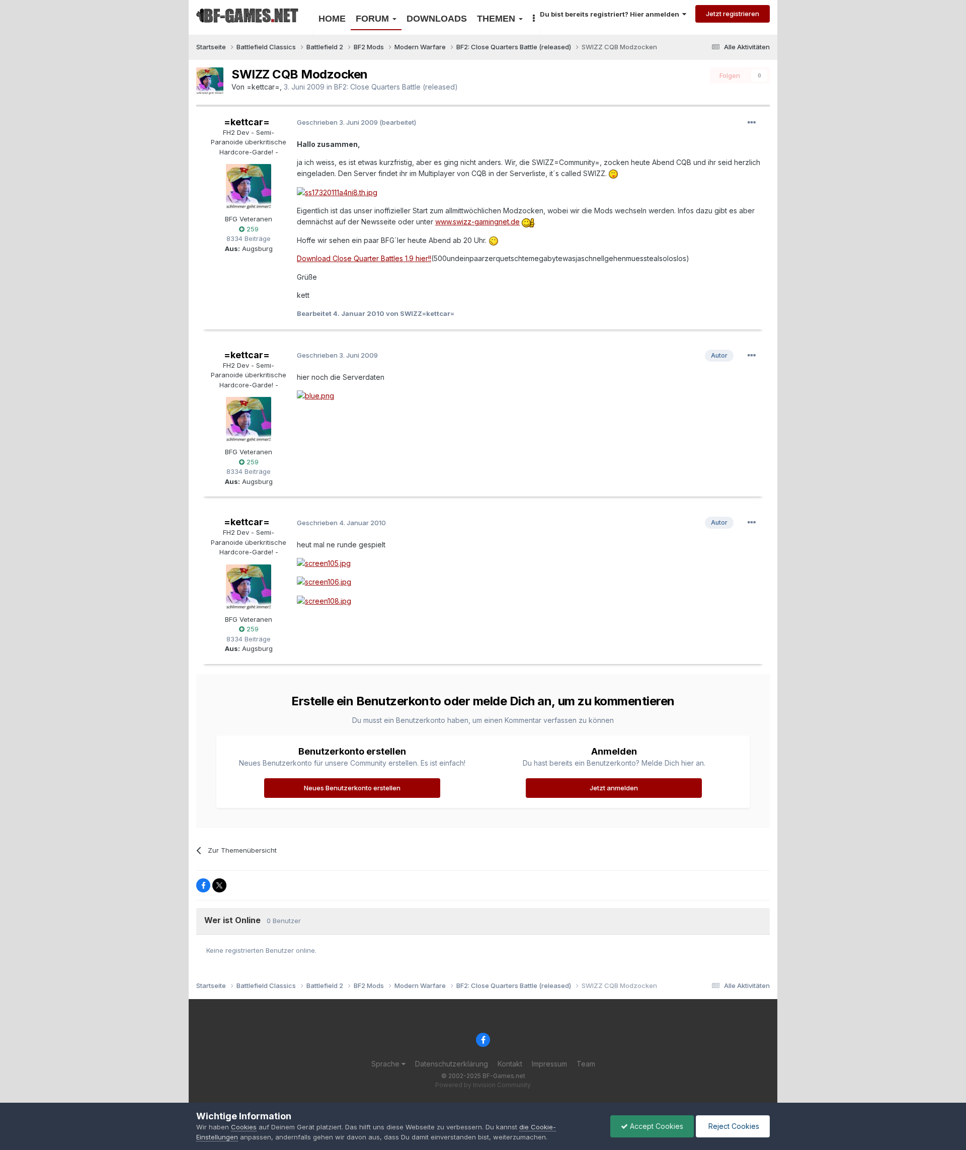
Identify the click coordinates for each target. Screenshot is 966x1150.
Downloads (437, 19)
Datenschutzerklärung (451, 1063)
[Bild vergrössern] (613, 173)
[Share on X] (219, 885)
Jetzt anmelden (614, 788)
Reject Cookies (732, 1126)
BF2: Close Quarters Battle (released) (396, 87)
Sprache (386, 1063)
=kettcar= (263, 87)
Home (332, 19)
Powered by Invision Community (483, 1085)
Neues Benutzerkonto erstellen (352, 788)
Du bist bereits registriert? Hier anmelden (611, 14)
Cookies (244, 1127)
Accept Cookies (655, 1126)
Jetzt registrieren (732, 14)
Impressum (549, 1063)
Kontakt (510, 1063)
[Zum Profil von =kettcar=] (209, 81)
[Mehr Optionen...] (752, 123)
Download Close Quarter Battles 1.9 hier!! (364, 258)
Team (586, 1063)
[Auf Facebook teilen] (203, 885)
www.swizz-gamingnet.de (477, 221)
